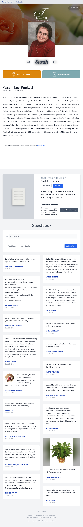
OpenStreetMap (44, 521)
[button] (61, 452)
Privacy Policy (35, 517)
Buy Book (58, 186)
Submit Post (70, 246)
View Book (46, 186)
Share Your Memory (69, 210)
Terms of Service (47, 517)
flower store (41, 145)
